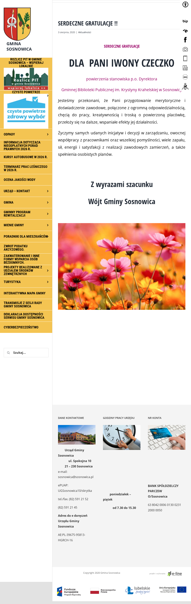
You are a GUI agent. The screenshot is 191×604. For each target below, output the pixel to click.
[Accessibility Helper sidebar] (185, 4)
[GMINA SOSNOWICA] (26, 7)
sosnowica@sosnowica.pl (75, 477)
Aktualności (84, 32)
